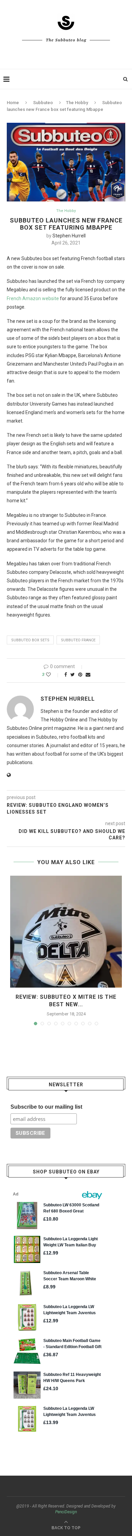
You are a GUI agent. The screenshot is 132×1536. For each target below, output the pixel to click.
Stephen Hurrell (69, 235)
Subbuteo (43, 102)
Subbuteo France (78, 640)
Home (13, 102)
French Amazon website (33, 298)
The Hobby (77, 102)
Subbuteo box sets (30, 640)
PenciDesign (66, 1512)
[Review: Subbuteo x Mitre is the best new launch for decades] (66, 932)
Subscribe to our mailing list (46, 1107)
